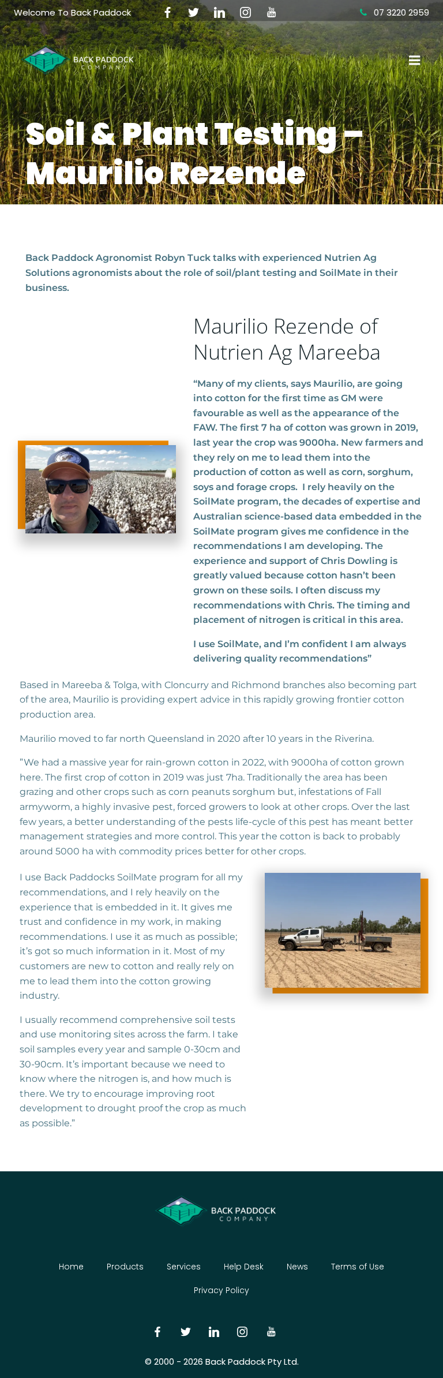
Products (125, 1266)
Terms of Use (357, 1266)
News (297, 1266)
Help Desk (244, 1266)
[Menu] (413, 60)
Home (71, 1266)
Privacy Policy (221, 1290)
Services (184, 1266)
